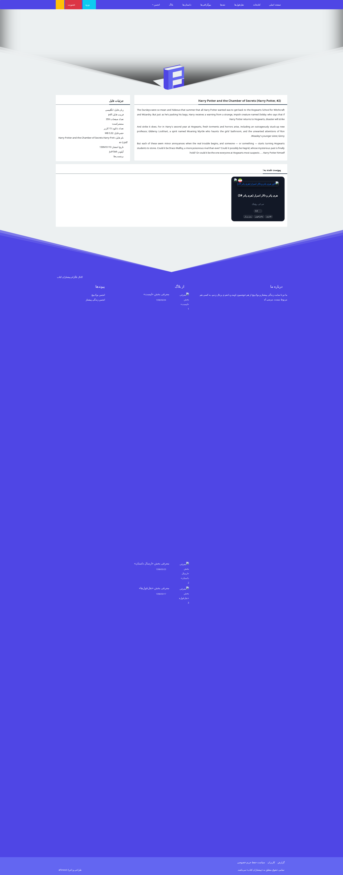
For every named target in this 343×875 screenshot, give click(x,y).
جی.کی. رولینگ (258, 204)
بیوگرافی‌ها (206, 4)
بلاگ (171, 4)
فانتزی (268, 216)
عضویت (72, 4)
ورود (87, 4)
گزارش (281, 862)
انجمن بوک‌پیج (98, 294)
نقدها (223, 4)
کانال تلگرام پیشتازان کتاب (70, 277)
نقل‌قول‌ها (239, 4)
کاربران (271, 862)
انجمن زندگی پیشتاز (95, 299)
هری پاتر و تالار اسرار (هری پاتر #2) (258, 195)
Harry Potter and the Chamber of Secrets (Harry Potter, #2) (239, 101)
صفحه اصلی (275, 4)
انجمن (157, 4)
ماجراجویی (259, 216)
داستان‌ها (187, 4)
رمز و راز (248, 216)
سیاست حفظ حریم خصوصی (251, 862)
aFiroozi (63, 869)
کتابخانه (256, 4)
